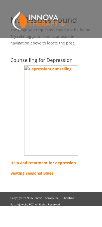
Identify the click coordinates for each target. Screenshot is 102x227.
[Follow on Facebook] (76, 220)
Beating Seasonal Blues (31, 173)
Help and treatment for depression (43, 162)
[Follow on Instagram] (87, 220)
